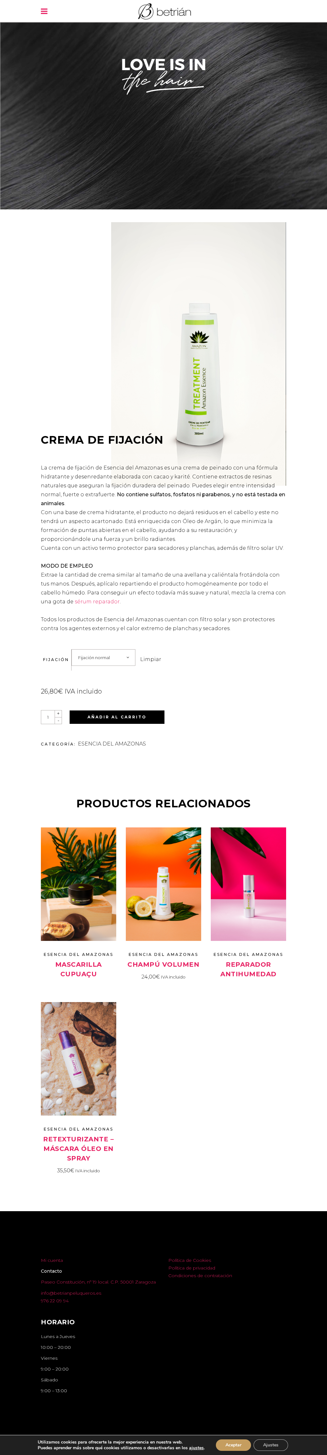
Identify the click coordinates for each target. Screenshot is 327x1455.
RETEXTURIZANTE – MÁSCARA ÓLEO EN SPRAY (78, 1148)
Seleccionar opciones (78, 986)
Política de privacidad (191, 1268)
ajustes (196, 1448)
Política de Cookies (189, 1260)
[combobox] (103, 657)
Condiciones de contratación (200, 1275)
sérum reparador (97, 602)
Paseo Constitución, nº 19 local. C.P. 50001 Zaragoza (98, 1282)
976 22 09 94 (55, 1301)
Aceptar (233, 1445)
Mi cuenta (52, 1260)
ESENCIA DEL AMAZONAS (112, 744)
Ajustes (270, 1445)
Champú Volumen (163, 964)
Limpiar (150, 659)
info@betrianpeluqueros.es (71, 1293)
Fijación (56, 659)
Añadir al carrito (117, 717)
